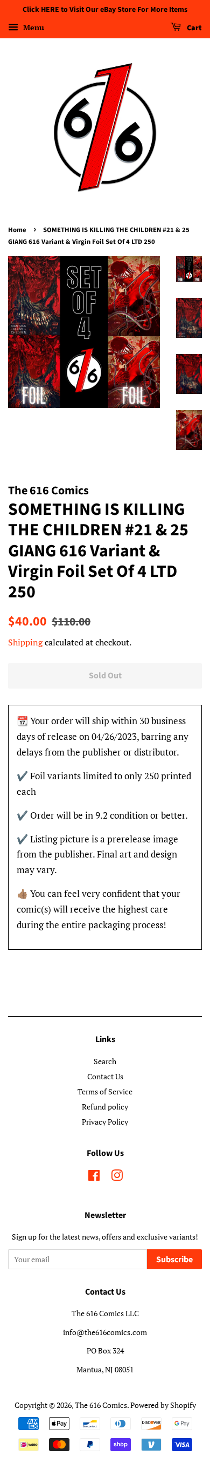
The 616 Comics (101, 1405)
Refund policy (105, 1106)
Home (17, 230)
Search (105, 1061)
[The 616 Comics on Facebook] (94, 1177)
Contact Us (105, 1076)
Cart (193, 28)
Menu (32, 27)
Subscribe (174, 1259)
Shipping (25, 642)
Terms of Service (105, 1091)
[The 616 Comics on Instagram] (117, 1177)
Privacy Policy (105, 1122)
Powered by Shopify (163, 1405)
